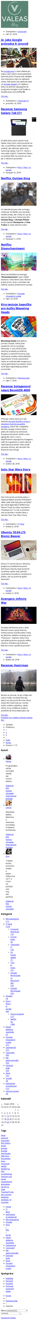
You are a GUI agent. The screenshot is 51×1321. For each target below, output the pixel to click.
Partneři (9, 1281)
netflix (3, 1166)
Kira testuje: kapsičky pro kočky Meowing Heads (16, 308)
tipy (3, 1194)
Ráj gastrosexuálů (12, 1251)
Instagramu (9, 71)
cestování (5, 1140)
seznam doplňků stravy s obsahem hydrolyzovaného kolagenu (15, 424)
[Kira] (9, 853)
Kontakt (9, 1283)
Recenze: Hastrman (14, 665)
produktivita (6, 1174)
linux (3, 1161)
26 (8, 1122)
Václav (8, 761)
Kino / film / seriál (8, 1229)
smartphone (6, 1181)
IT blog (21, 524)
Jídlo (3, 1156)
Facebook (5, 1318)
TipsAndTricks (7, 1192)
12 (8, 1116)
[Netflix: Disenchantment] (19, 270)
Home (8, 1206)
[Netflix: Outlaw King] (19, 205)
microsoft (5, 1163)
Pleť (2, 1171)
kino (7, 1156)
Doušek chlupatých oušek (15, 294)
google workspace (6, 1152)
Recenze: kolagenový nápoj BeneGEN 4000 (16, 388)
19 (8, 1119)
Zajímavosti (11, 1245)
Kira (7, 856)
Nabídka (9, 1278)
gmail (3, 1145)
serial (3, 1179)
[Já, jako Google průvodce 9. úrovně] (19, 67)
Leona (8, 807)
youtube (4, 1202)
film (3, 1143)
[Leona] (9, 805)
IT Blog (8, 1210)
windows (5, 1197)
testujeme (5, 1184)
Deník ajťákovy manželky (10, 1240)
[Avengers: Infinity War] (19, 623)
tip (2, 1187)
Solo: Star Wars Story (15, 469)
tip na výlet (5, 1188)
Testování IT (23, 101)
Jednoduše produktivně (11, 1215)
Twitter (12, 1318)
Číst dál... (4, 96)
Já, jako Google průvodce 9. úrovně (14, 41)
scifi (10, 1176)
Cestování (22, 31)
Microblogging (12, 1219)
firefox (7, 1143)
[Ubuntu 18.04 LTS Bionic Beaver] (19, 559)
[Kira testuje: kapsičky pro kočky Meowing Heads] (19, 336)
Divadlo (9, 1222)
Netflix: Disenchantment (13, 246)
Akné (3, 1135)
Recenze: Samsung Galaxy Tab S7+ (14, 111)
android (4, 1138)
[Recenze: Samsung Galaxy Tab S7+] (19, 136)
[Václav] (9, 758)
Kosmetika (5, 1158)
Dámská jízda (24, 378)
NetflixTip (5, 1169)
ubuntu (8, 1194)
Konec (8, 742)
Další (8, 740)
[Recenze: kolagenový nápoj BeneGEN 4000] (19, 414)
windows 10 (6, 1199)
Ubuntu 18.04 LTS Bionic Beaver (13, 534)
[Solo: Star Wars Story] (19, 492)
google (4, 1148)
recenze (4, 1176)
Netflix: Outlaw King (15, 178)
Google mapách (11, 84)
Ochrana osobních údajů (10, 1289)
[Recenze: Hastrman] (19, 690)
